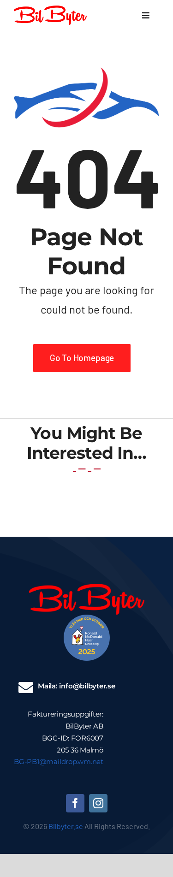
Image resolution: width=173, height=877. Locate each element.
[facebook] (75, 803)
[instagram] (98, 803)
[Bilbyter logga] (50, 10)
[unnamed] (87, 619)
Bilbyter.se (65, 826)
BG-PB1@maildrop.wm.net (58, 761)
